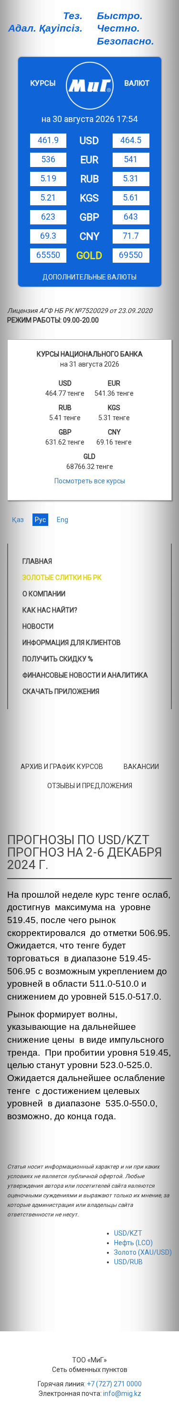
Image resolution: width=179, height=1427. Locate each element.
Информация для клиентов (71, 643)
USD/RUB (128, 1262)
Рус (40, 520)
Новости (37, 626)
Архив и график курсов (62, 766)
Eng (62, 520)
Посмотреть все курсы (89, 481)
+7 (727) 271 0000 (114, 1384)
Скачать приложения (60, 691)
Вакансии (141, 766)
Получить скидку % (57, 659)
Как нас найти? (49, 610)
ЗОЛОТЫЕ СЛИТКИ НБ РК (62, 577)
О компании (43, 594)
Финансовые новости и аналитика (85, 675)
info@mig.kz (122, 1393)
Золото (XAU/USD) (143, 1252)
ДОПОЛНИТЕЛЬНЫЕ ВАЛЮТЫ (89, 277)
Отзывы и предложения (89, 786)
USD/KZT (128, 1233)
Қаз (18, 520)
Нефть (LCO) (133, 1243)
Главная (37, 561)
